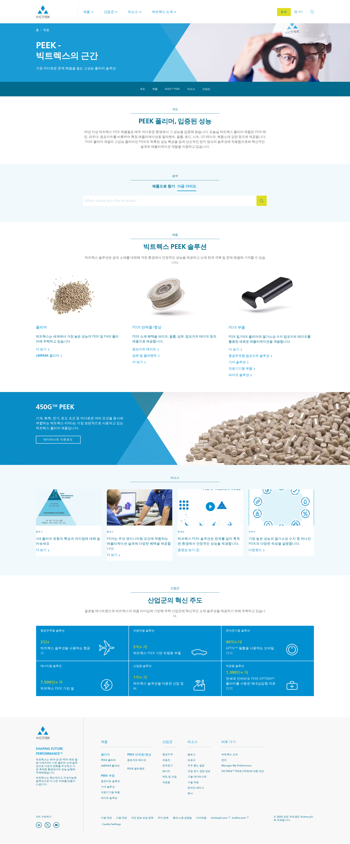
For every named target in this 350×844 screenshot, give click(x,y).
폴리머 (41, 327)
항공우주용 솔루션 (52, 631)
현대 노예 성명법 (182, 818)
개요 (142, 89)
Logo (43, 732)
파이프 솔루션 (109, 798)
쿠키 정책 (163, 818)
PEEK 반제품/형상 (146, 327)
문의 (224, 760)
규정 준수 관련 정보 (199, 771)
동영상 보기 (186, 550)
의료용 (166, 782)
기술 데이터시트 (197, 777)
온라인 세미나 (196, 788)
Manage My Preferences (236, 765)
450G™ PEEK (172, 89)
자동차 (166, 760)
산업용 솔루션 (142, 666)
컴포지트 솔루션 (110, 781)
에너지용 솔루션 (51, 666)
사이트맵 (201, 818)
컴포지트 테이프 (136, 760)
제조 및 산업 (169, 777)
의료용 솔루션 (235, 666)
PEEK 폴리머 (108, 760)
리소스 (191, 89)
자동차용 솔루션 (143, 631)
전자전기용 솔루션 (238, 631)
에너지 (166, 771)
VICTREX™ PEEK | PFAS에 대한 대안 (242, 771)
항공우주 (167, 754)
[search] (261, 201)
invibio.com (239, 818)
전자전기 (167, 765)
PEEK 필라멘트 (136, 769)
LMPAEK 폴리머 (110, 766)
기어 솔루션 (108, 787)
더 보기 (41, 550)
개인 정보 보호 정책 (142, 818)
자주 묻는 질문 (196, 765)
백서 (190, 793)
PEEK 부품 (237, 327)
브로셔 (191, 760)
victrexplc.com (219, 818)
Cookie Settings (111, 824)
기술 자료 (193, 782)
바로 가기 (228, 742)
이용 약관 (106, 818)
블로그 (191, 754)
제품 (155, 89)
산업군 (206, 89)
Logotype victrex (43, 11)
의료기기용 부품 (110, 792)
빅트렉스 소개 (229, 754)
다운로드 (255, 550)
